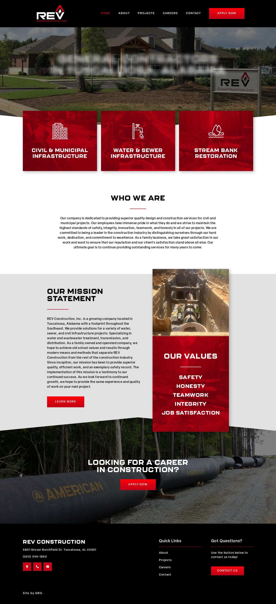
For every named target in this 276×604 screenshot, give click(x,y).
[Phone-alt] (37, 566)
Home (105, 13)
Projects (146, 13)
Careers (170, 13)
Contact (193, 13)
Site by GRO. (33, 593)
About (124, 13)
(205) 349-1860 (35, 556)
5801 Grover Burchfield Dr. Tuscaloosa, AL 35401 (59, 549)
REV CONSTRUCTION (54, 542)
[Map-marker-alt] (27, 566)
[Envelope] (47, 566)
